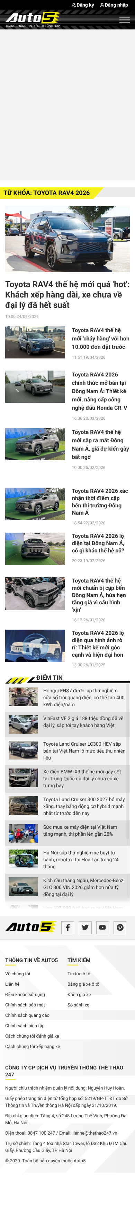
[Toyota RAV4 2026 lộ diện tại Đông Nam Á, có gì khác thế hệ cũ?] (35, 551)
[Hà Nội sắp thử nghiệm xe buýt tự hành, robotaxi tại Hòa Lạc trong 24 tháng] (23, 859)
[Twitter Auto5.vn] (85, 927)
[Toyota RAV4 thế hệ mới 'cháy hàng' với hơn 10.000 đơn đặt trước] (35, 342)
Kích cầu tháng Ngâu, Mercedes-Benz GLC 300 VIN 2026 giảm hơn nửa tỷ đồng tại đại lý (83, 887)
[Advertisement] (67, 103)
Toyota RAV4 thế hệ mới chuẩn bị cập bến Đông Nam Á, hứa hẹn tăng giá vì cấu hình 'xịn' (99, 595)
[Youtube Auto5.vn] (102, 927)
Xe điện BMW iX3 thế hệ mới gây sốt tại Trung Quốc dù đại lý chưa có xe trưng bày (82, 779)
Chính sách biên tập (25, 1026)
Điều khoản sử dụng (25, 994)
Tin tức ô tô (79, 974)
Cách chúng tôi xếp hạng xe (32, 1046)
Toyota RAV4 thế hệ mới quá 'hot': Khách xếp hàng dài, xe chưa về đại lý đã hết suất (67, 294)
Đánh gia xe (79, 994)
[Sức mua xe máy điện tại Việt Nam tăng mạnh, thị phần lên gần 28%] (23, 833)
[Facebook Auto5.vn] (67, 927)
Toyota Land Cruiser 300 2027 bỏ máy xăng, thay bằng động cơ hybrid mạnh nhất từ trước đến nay (84, 806)
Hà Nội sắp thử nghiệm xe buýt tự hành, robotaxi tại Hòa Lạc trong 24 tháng (81, 860)
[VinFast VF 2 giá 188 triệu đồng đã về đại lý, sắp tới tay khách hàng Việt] (23, 724)
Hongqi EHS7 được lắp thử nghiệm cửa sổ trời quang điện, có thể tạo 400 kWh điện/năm (84, 698)
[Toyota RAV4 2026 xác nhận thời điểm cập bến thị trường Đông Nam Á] (35, 506)
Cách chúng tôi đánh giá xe (32, 1036)
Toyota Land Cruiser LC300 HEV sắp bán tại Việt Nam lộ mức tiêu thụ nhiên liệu (84, 751)
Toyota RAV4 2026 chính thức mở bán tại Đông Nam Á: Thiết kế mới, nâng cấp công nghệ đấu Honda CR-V (99, 391)
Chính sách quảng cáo (27, 1015)
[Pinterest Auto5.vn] (120, 927)
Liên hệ (12, 984)
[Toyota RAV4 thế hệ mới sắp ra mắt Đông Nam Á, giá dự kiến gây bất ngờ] (35, 446)
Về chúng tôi (17, 974)
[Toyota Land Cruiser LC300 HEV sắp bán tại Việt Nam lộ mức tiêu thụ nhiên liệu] (23, 750)
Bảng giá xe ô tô (83, 984)
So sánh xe (78, 1005)
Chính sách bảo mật (25, 1005)
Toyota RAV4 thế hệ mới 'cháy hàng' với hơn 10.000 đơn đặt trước (100, 338)
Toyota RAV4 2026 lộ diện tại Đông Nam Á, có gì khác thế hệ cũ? (98, 543)
